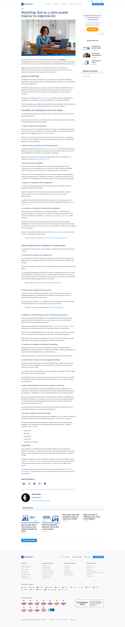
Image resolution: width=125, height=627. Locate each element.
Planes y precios (67, 567)
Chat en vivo (87, 557)
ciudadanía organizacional (62, 215)
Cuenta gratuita (98, 557)
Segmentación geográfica (26, 574)
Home (22, 8)
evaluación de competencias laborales (56, 238)
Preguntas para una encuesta (47, 572)
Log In (102, 1)
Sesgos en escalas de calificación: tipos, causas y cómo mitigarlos (91, 517)
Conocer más (92, 29)
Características (72, 4)
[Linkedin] (24, 483)
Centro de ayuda (77, 557)
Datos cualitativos (24, 571)
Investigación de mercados (26, 578)
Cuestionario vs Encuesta (91, 567)
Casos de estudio (89, 565)
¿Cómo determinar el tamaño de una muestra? (95, 572)
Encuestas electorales (25, 576)
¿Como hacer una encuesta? (47, 571)
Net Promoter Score (90, 576)
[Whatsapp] (39, 483)
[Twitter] (34, 483)
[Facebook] (29, 483)
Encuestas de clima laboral (47, 574)
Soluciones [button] (56, 4)
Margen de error (89, 569)
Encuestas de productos (47, 576)
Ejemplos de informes (46, 567)
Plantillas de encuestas (46, 565)
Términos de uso (73, 619)
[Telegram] (45, 483)
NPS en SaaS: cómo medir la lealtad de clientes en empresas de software (70, 517)
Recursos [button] (63, 4)
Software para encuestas (26, 565)
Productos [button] (47, 4)
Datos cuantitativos (25, 572)
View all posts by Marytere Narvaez (41, 500)
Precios (80, 4)
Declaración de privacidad (62, 619)
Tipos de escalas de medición (92, 571)
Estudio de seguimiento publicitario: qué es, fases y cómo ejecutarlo (50, 527)
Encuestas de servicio (46, 578)
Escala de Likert (89, 574)
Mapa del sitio (52, 619)
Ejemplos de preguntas (46, 569)
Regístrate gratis (97, 4)
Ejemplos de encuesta (68, 573)
